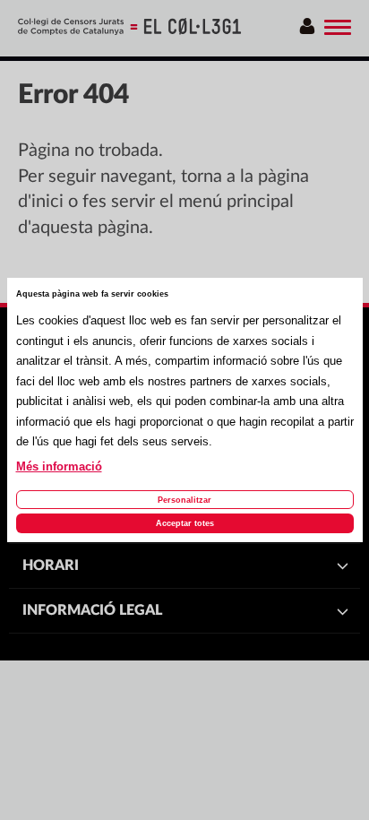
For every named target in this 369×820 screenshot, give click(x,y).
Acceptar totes (185, 523)
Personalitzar (184, 500)
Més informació (59, 467)
